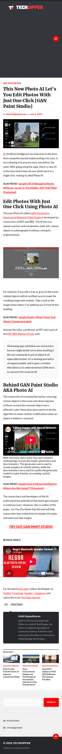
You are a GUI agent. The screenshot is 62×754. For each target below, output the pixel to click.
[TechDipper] (31, 7)
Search (51, 702)
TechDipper (21, 743)
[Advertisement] (31, 41)
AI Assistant (13, 720)
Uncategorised (12, 83)
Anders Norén (21, 748)
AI (4, 153)
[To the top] (56, 737)
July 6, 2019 (36, 114)
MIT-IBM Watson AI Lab (20, 333)
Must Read (17, 604)
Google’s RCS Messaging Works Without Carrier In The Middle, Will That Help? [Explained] (30, 188)
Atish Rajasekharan (16, 114)
